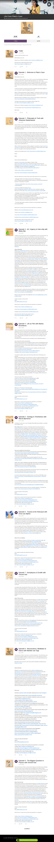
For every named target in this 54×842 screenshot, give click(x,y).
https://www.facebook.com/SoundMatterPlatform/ (25, 98)
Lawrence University (19, 428)
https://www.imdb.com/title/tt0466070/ (24, 711)
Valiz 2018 (34, 543)
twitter (25, 692)
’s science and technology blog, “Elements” (30, 435)
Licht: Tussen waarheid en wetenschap (33, 797)
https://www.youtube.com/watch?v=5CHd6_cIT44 (25, 472)
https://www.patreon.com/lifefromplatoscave (36, 151)
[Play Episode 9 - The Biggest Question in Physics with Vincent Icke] (16, 761)
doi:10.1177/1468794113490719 (22, 706)
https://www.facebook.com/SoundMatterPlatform (29, 350)
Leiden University (41, 599)
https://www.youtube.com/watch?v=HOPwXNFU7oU (29, 488)
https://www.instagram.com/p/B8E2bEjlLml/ (24, 292)
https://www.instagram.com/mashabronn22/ (28, 352)
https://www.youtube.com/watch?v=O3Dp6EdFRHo (25, 382)
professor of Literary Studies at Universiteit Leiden (33, 540)
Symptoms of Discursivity (29, 533)
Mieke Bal (17, 246)
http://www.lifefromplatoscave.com (26, 209)
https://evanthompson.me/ (25, 698)
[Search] (50, 2)
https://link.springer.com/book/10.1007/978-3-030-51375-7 (27, 167)
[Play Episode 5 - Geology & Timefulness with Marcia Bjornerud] (16, 417)
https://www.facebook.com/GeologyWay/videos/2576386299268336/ (29, 484)
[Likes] (15, 506)
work (47, 613)
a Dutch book (26, 285)
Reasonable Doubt (38, 274)
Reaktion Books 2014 (33, 544)
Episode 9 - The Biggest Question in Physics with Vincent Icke (31, 761)
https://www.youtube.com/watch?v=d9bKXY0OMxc (25, 466)
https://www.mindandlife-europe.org (33, 695)
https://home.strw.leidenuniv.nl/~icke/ (34, 622)
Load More (27, 828)
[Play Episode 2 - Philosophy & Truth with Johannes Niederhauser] (16, 119)
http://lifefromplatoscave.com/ (21, 301)
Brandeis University (37, 674)
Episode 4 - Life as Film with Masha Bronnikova (31, 324)
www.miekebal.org (21, 250)
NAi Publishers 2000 (25, 547)
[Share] (26, 66)
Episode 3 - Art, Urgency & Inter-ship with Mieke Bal (33, 230)
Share (16, 41)
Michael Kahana (18, 673)
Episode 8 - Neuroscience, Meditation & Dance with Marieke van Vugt (32, 649)
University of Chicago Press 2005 (36, 545)
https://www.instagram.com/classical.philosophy (27, 172)
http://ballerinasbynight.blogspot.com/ (32, 712)
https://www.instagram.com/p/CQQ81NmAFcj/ (26, 621)
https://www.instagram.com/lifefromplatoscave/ (27, 214)
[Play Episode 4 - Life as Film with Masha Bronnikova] (16, 324)
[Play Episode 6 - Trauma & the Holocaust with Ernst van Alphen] (16, 512)
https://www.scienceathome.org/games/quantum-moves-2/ (27, 625)
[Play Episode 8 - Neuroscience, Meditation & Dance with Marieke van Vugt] (16, 649)
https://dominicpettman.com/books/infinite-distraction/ (27, 722)
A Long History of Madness (32, 270)
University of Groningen (21, 671)
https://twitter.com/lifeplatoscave (36, 60)
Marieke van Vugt (18, 663)
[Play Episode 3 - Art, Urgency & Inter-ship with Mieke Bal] (16, 230)
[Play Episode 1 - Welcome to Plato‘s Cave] (16, 73)
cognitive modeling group (36, 670)
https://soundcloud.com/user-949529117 (23, 349)
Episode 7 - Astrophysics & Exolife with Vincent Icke (32, 573)
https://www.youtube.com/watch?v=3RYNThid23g (25, 379)
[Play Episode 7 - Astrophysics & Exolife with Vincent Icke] (16, 573)
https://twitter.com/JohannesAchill (25, 170)
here (30, 286)
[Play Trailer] (16, 51)
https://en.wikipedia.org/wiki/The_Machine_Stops (25, 189)
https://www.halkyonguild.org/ (21, 163)
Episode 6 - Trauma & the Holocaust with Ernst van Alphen (33, 513)
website (21, 692)
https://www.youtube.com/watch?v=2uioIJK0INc (35, 190)
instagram (44, 692)
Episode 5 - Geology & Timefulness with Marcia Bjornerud (32, 418)
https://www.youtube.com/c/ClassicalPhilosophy (30, 165)
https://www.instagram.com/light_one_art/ (23, 64)
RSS (39, 41)
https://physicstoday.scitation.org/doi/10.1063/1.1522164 (26, 453)
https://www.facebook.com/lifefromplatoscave (31, 107)
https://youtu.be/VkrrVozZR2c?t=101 (23, 734)
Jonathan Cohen (24, 675)
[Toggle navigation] (52, 2)
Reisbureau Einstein (32, 611)
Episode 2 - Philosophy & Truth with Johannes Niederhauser (31, 119)
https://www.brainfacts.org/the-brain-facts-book (26, 730)
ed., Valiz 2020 (35, 541)
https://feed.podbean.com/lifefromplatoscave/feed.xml (16, 18)
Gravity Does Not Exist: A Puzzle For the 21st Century (33, 793)
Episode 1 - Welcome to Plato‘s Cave (32, 72)
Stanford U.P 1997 (27, 531)
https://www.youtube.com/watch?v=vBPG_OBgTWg (27, 733)
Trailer (21, 51)
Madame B (34, 272)
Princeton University (33, 675)
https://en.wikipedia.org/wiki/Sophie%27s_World (26, 701)
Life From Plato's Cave (13, 16)
